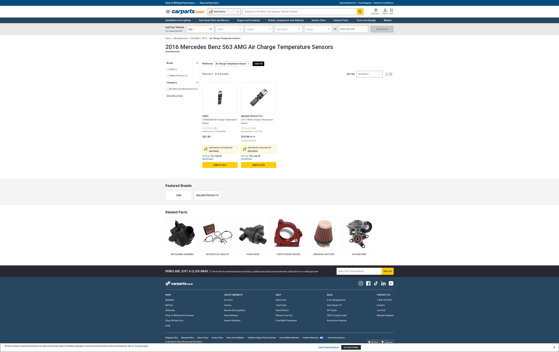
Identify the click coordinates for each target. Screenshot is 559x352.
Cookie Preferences (311, 338)
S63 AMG (195, 38)
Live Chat (381, 310)
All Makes (169, 300)
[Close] (554, 347)
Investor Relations (232, 320)
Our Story (228, 300)
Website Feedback (385, 315)
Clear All (258, 64)
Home (168, 38)
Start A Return (282, 310)
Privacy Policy (217, 338)
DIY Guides (332, 310)
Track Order (281, 305)
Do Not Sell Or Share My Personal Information (183, 342)
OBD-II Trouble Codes (336, 315)
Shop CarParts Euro (174, 320)
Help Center (281, 300)
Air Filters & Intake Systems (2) (183, 89)
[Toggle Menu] (168, 11)
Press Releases (231, 315)
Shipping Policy (171, 338)
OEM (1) (173, 69)
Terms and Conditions (235, 338)
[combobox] (200, 29)
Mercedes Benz (181, 38)
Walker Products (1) (178, 75)
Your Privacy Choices (336, 338)
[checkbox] (168, 69)
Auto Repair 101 (334, 305)
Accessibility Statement (289, 338)
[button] (232, 63)
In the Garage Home (336, 300)
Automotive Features (337, 320)
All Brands (170, 310)
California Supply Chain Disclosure (262, 338)
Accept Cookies (351, 347)
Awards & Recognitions (234, 310)
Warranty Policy (187, 338)
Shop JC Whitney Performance (179, 315)
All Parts (169, 305)
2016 (204, 38)
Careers (227, 305)
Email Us (381, 305)
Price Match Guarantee (286, 320)
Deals (167, 325)
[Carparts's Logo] (189, 11)
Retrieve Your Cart (284, 315)
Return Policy (202, 338)
